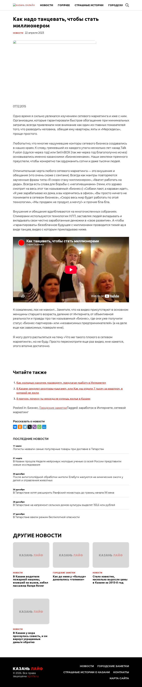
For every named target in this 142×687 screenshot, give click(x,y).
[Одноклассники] (20, 427)
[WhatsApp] (39, 427)
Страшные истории (89, 5)
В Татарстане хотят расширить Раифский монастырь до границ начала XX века (63, 492)
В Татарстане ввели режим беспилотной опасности (46, 517)
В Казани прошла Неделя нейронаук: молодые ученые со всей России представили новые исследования (67, 463)
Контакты (121, 672)
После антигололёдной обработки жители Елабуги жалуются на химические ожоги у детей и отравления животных (68, 478)
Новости (46, 5)
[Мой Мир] (44, 427)
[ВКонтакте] (15, 427)
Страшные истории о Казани (86, 672)
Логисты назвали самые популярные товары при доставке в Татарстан (58, 449)
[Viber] (34, 427)
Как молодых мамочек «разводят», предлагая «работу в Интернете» (61, 382)
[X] (30, 427)
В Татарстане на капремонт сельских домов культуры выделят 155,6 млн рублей (64, 505)
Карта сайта (119, 678)
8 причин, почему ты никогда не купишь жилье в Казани (53, 398)
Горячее (64, 5)
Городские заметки (53, 407)
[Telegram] (25, 427)
